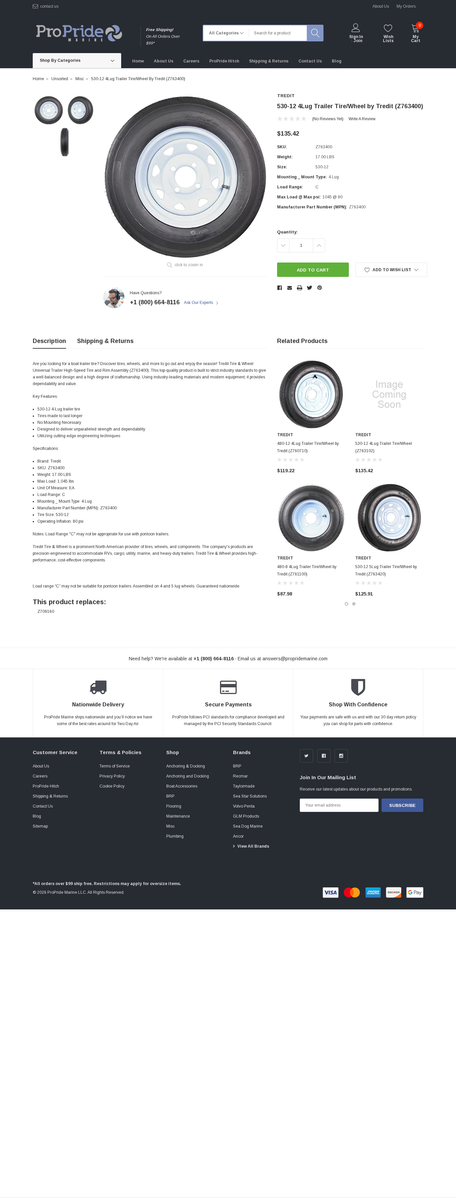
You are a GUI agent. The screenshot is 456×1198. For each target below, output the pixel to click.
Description (49, 341)
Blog (37, 816)
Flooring (173, 806)
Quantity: (287, 231)
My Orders (406, 6)
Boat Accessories (181, 786)
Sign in (356, 37)
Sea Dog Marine (248, 826)
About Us (41, 766)
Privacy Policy (112, 776)
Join (358, 41)
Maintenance (178, 816)
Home (38, 78)
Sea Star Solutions (250, 796)
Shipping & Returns (105, 341)
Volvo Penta (244, 806)
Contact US (49, 6)
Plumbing (175, 836)
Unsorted (59, 78)
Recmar (240, 776)
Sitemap (40, 826)
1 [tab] (346, 604)
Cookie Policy (112, 786)
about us (381, 6)
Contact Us (43, 806)
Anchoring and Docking (187, 776)
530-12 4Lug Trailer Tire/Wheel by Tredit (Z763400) (138, 78)
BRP (170, 796)
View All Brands (253, 846)
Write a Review (362, 119)
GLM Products (246, 816)
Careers (40, 776)
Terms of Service (114, 766)
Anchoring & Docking (185, 766)
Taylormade (244, 786)
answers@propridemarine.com (294, 658)
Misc (79, 78)
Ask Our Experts (199, 302)
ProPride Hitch (46, 786)
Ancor (238, 836)
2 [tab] (354, 604)
